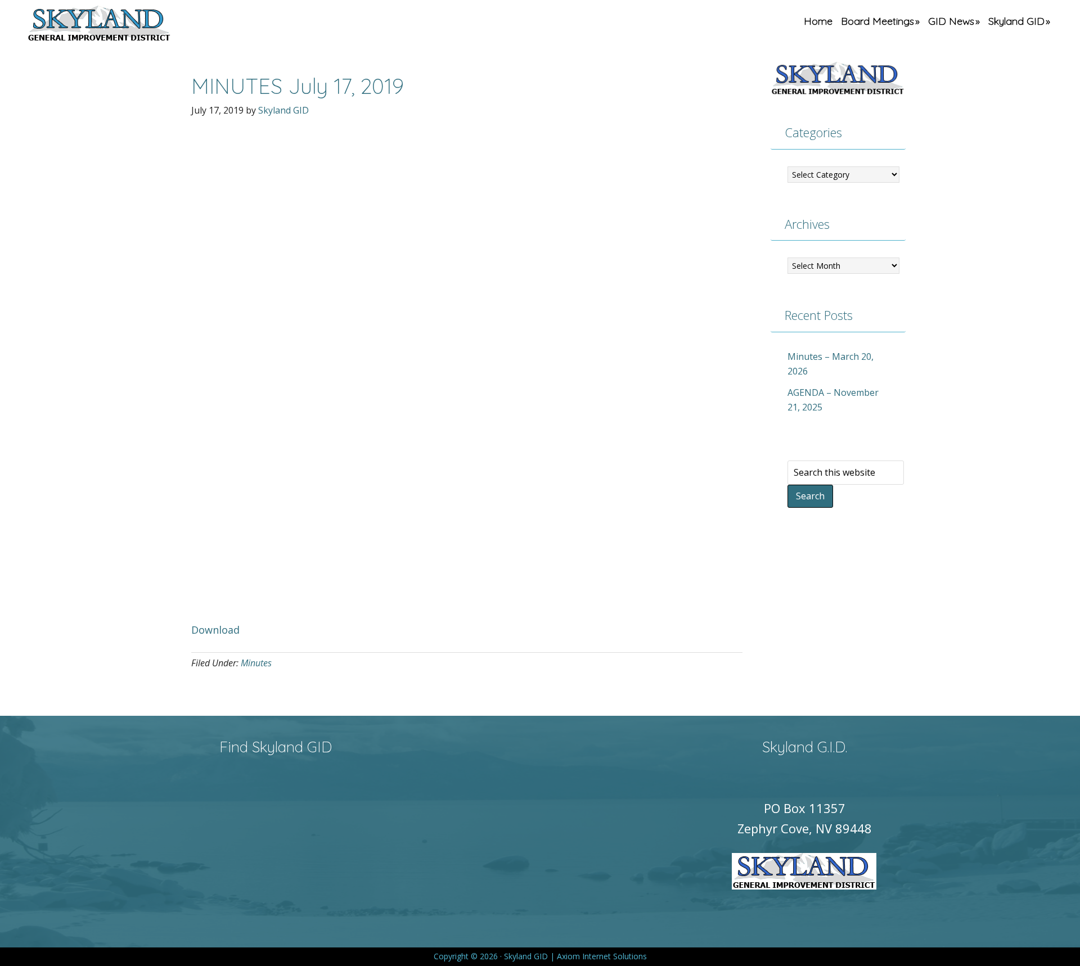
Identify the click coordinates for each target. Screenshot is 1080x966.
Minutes (256, 663)
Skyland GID (125, 25)
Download (215, 630)
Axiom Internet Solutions (602, 956)
